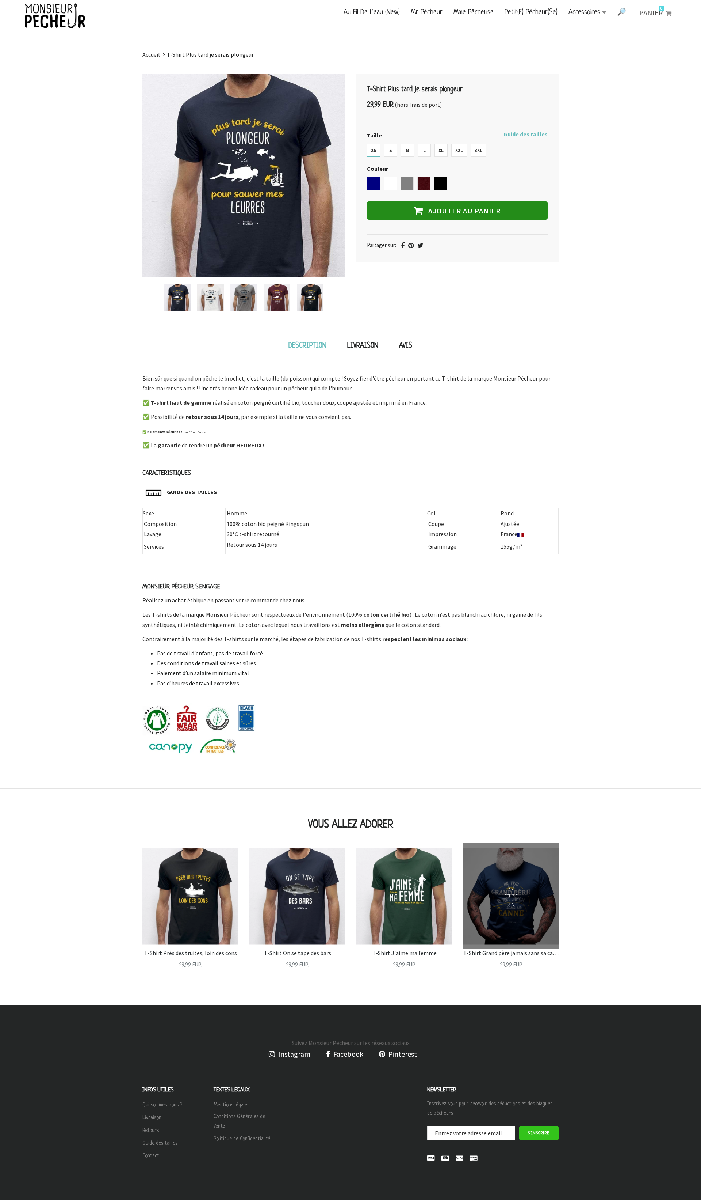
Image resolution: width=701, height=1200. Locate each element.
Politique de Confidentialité (242, 1139)
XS (373, 150)
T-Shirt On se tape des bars (297, 953)
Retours (150, 1130)
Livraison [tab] (362, 346)
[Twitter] (420, 245)
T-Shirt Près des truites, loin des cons (190, 953)
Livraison (151, 1118)
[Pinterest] (411, 245)
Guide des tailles (525, 134)
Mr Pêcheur (427, 12)
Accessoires (584, 12)
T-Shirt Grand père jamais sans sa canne (512, 953)
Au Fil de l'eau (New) (372, 12)
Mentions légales (231, 1105)
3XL (478, 150)
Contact (150, 1156)
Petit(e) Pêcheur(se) (531, 12)
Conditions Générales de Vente (239, 1121)
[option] (177, 297)
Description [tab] (307, 346)
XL (441, 150)
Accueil (151, 54)
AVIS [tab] (405, 346)
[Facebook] (403, 245)
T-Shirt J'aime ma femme (404, 953)
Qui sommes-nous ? (162, 1105)
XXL (459, 150)
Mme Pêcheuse (473, 12)
